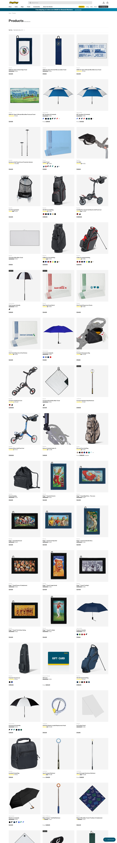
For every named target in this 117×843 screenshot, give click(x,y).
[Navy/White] (55, 119)
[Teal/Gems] (89, 452)
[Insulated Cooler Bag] (24, 754)
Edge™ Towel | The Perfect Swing (17, 630)
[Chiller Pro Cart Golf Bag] (58, 238)
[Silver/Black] (80, 214)
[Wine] (82, 634)
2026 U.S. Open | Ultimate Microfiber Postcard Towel (22, 114)
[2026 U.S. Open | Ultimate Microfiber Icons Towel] (92, 50)
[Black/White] (53, 119)
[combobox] (60, 2)
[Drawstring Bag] (24, 476)
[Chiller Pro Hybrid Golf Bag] (92, 238)
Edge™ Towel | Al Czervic (49, 496)
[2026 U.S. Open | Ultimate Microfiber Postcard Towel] (24, 95)
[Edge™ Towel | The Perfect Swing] (24, 611)
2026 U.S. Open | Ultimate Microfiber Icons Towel (89, 69)
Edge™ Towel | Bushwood (15, 540)
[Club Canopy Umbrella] (24, 286)
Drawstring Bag (13, 496)
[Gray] (46, 357)
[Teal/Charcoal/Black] (55, 262)
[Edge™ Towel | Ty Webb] (58, 611)
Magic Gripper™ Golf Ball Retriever (51, 818)
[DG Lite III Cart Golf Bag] (92, 429)
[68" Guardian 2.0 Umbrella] (92, 95)
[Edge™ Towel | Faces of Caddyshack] (24, 566)
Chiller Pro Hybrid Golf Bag (83, 257)
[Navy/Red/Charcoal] (80, 262)
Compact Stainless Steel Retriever (85, 400)
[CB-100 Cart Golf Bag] (58, 190)
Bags (22, 6)
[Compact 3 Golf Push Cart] (24, 381)
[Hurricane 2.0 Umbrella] (24, 706)
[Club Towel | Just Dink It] (58, 286)
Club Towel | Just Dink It (49, 305)
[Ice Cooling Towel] (92, 706)
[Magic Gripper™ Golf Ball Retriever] (58, 798)
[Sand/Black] (57, 262)
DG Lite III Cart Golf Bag (82, 448)
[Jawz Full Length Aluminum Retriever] (92, 754)
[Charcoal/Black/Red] (43, 214)
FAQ (91, 6)
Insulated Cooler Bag (14, 773)
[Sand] (53, 214)
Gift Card (45, 677)
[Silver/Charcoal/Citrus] (53, 262)
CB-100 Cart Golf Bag (48, 209)
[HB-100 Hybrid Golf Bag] (92, 658)
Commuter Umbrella (48, 353)
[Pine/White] (53, 166)
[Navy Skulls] (50, 214)
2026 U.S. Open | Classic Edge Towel (18, 69)
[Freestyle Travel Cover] (24, 658)
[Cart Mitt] (92, 143)
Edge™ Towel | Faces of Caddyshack (18, 585)
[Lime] (80, 634)
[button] (107, 2)
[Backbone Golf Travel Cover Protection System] (24, 143)
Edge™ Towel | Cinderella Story (84, 540)
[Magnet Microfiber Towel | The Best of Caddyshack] (92, 798)
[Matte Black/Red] (9, 405)
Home (10, 13)
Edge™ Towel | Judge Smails (50, 585)
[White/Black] (55, 166)
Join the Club (78, 9)
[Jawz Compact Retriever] (58, 754)
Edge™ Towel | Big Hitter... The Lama (86, 496)
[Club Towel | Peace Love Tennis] (92, 286)
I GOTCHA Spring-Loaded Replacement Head (54, 725)
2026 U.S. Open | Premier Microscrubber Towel (54, 69)
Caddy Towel (46, 162)
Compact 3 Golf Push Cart (15, 400)
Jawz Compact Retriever (49, 773)
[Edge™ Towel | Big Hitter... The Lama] (92, 476)
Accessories (36, 6)
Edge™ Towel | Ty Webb (49, 630)
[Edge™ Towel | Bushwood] (24, 521)
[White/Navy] (57, 166)
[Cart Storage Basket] (24, 190)
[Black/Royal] (12, 682)
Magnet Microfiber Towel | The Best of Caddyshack (89, 818)
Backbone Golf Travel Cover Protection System (21, 162)
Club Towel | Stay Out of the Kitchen (18, 353)
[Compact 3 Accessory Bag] (92, 333)
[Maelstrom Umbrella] (24, 798)
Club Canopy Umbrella (14, 305)
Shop (10, 6)
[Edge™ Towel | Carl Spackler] (58, 521)
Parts (95, 6)
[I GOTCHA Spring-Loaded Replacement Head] (58, 706)
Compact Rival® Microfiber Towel (51, 400)
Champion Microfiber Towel (16, 257)
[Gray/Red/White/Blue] (46, 166)
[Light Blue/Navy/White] (43, 166)
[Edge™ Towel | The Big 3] (92, 566)
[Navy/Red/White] (50, 262)
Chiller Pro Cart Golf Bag (49, 257)
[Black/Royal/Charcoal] (46, 262)
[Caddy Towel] (58, 143)
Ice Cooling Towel (81, 725)
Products (14, 13)
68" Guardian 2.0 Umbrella (83, 114)
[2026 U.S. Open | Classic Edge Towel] (24, 50)
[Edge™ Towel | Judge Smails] (58, 566)
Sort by (10, 30)
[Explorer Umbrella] (92, 611)
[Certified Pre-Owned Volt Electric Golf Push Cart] (92, 190)
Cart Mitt (79, 162)
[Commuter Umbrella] (58, 333)
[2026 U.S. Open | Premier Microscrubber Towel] (58, 50)
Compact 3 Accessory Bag (83, 353)
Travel (28, 6)
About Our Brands (48, 6)
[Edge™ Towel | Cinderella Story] (92, 521)
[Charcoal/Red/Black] (48, 262)
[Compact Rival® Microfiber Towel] (58, 381)
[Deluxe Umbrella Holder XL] (58, 429)
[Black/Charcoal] (43, 262)
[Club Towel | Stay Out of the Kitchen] (24, 333)
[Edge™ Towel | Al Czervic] (58, 476)
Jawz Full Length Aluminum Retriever (86, 773)
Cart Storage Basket (14, 209)
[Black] (46, 119)
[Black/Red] (77, 214)
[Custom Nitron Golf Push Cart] (24, 429)
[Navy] (48, 119)
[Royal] (43, 357)
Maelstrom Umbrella (14, 818)
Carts (16, 6)
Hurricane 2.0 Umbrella (14, 725)
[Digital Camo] (77, 452)
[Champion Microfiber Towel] (24, 238)
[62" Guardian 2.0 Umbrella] (58, 95)
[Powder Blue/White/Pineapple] (91, 452)
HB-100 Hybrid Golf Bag (82, 677)
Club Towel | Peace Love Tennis (84, 305)
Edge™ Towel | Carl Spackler (50, 540)
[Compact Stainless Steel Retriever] (92, 381)
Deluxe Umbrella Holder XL (49, 448)
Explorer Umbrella (81, 630)
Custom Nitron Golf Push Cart (16, 448)
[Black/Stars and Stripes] (55, 214)
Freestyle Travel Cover (14, 677)
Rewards (81, 6)
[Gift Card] (58, 658)
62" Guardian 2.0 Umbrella (49, 114)
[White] (9, 262)
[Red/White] (57, 119)
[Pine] (50, 119)
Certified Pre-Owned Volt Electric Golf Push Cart (89, 209)
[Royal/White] (43, 119)
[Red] (50, 357)
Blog (87, 6)
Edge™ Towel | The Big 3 (83, 585)
